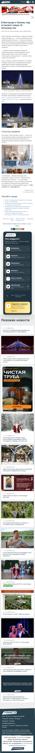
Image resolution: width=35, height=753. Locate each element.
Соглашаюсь (18, 748)
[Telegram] (19, 229)
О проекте (5, 719)
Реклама (11, 721)
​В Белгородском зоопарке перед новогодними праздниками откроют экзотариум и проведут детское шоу (17, 208)
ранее (3, 101)
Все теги (8, 716)
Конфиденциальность (8, 723)
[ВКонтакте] (12, 229)
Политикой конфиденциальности (21, 744)
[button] (32, 105)
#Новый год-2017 (20, 220)
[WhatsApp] (16, 229)
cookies (16, 730)
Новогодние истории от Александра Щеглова (17, 215)
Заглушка (17, 719)
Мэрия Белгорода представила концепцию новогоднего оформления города (16, 212)
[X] (14, 229)
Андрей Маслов (28, 190)
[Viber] (23, 229)
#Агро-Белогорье (20, 219)
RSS (3, 716)
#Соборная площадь (8, 219)
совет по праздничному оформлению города (14, 97)
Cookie (20, 737)
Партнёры (5, 721)
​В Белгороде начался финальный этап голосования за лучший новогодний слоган (19, 204)
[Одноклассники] (21, 229)
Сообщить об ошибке (18, 716)
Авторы (11, 719)
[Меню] (33, 2)
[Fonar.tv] (5, 2)
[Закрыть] (32, 17)
